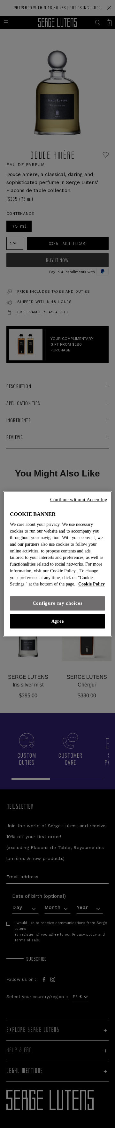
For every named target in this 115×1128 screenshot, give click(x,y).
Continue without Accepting (78, 499)
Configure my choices (58, 603)
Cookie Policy (91, 584)
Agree (57, 621)
